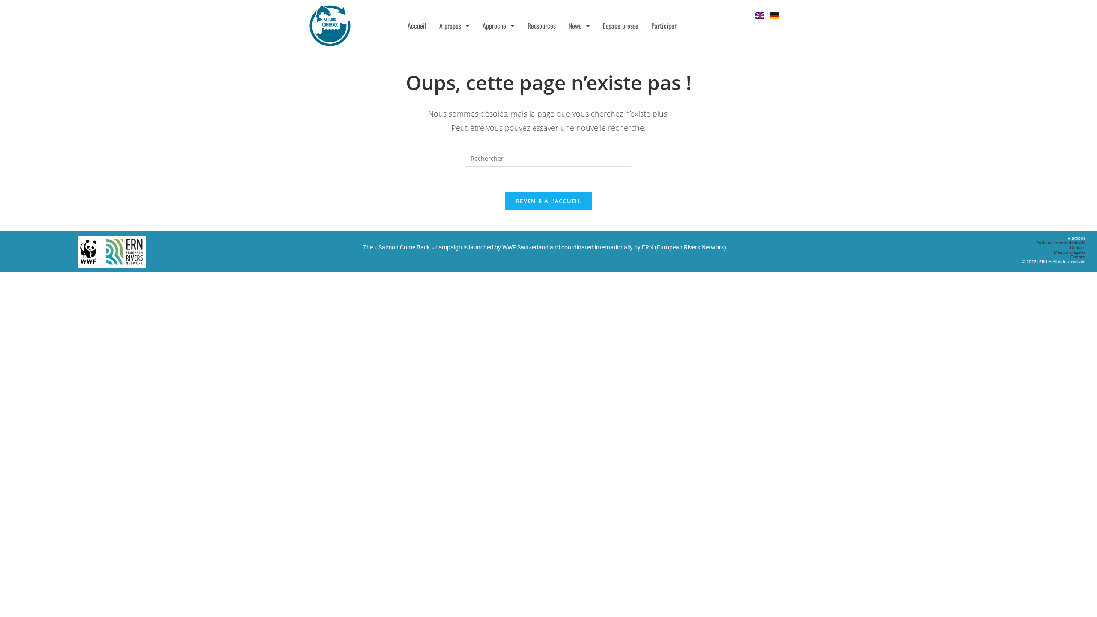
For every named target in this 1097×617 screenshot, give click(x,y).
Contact (1077, 257)
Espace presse (620, 26)
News (575, 26)
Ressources (542, 26)
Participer (664, 26)
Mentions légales (1069, 252)
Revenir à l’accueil (548, 201)
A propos (450, 26)
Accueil (417, 26)
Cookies (1077, 247)
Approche (494, 26)
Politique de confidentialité (1060, 242)
